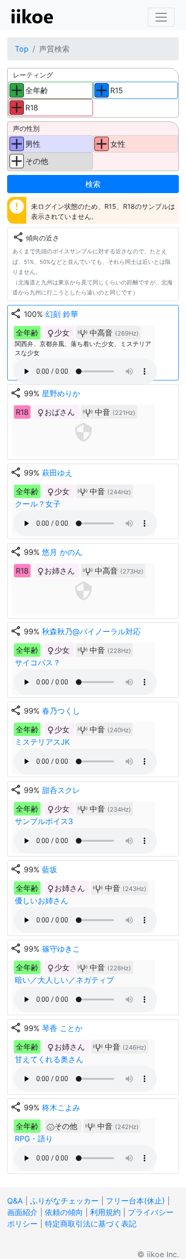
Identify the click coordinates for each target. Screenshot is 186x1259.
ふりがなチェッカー (64, 1200)
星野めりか (61, 393)
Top (22, 49)
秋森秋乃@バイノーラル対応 (91, 631)
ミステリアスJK (42, 742)
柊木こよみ (61, 1107)
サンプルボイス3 (44, 821)
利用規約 (105, 1212)
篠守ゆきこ (61, 949)
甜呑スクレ (61, 790)
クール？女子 (38, 504)
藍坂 (49, 869)
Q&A (15, 1200)
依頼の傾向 (64, 1212)
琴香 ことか (62, 1028)
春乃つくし (61, 711)
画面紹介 (22, 1212)
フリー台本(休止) (135, 1200)
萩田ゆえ (57, 473)
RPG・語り (34, 1138)
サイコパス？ (38, 662)
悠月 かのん (62, 552)
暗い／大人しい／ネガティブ (64, 980)
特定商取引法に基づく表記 (90, 1223)
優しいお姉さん (41, 900)
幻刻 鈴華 (61, 314)
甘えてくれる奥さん (49, 1059)
